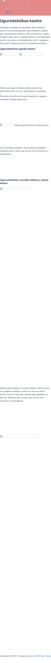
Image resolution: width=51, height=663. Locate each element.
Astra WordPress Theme (40, 656)
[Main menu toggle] (8, 12)
